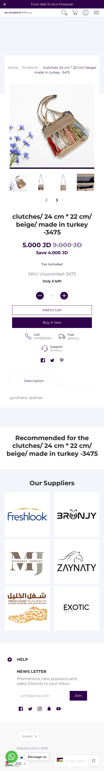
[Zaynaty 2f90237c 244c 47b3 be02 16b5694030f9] (76, 561)
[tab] (34, 381)
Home (13, 67)
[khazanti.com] (18, 12)
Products (30, 67)
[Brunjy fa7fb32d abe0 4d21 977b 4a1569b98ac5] (76, 514)
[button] (4, 4)
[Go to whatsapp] (12, 757)
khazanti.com (27, 748)
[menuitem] (64, 12)
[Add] (64, 296)
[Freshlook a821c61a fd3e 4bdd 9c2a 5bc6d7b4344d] (27, 514)
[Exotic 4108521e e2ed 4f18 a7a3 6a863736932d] (76, 608)
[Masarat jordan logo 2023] (27, 561)
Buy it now (52, 322)
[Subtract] (40, 296)
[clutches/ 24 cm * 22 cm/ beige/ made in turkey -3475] (18, 182)
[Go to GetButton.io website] (11, 766)
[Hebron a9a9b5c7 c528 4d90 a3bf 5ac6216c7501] (27, 608)
